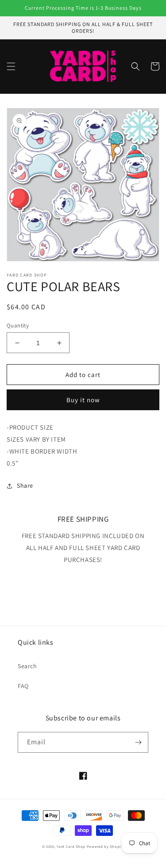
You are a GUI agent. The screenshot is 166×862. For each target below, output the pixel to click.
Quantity (18, 325)
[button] (11, 66)
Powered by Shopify (105, 846)
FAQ (23, 686)
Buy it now (83, 400)
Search (27, 666)
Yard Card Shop (71, 846)
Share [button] (25, 485)
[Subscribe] (138, 742)
